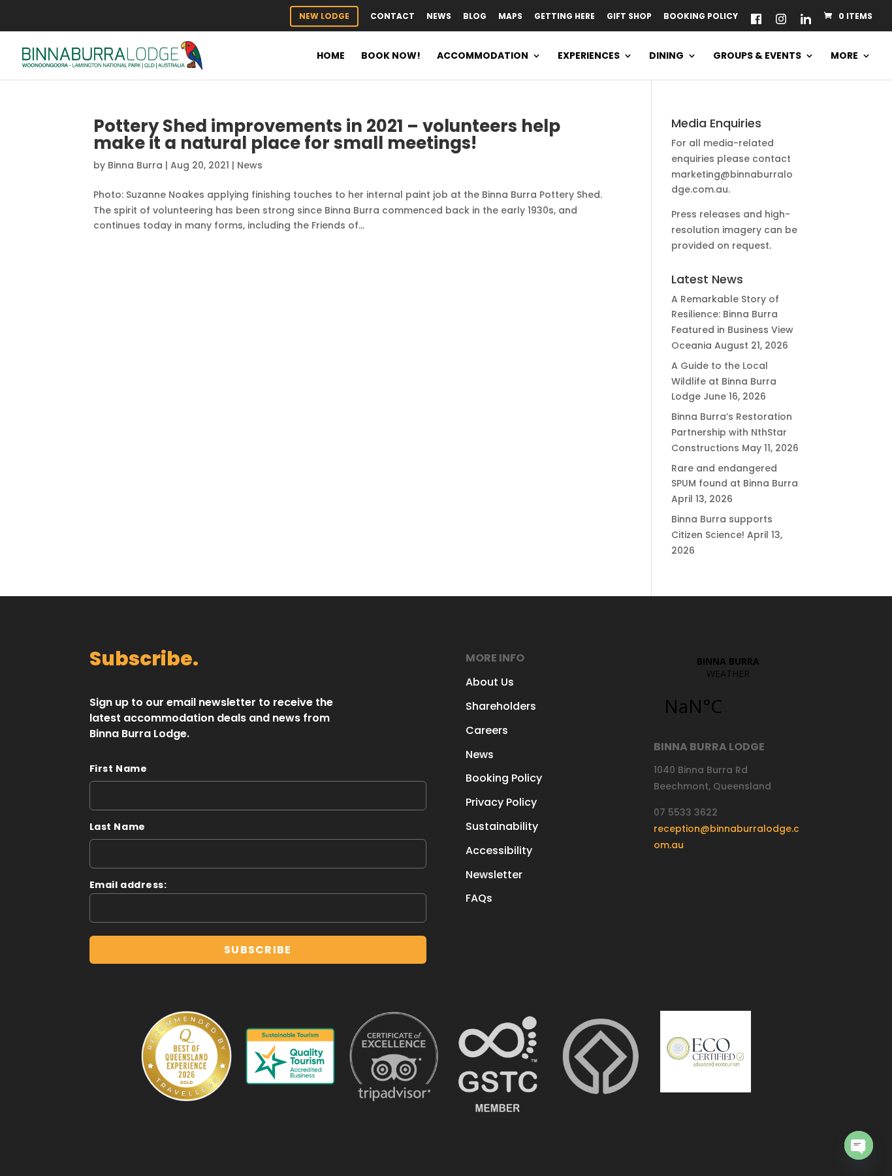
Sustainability (502, 826)
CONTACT (392, 17)
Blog (474, 17)
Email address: (128, 884)
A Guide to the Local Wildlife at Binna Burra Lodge (723, 381)
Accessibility (499, 850)
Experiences (589, 56)
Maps (510, 17)
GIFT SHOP (629, 17)
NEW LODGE (324, 16)
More (844, 56)
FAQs (479, 898)
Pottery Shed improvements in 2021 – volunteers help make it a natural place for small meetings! (326, 134)
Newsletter (494, 874)
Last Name (117, 826)
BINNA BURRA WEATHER (728, 693)
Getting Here (564, 17)
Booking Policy (700, 17)
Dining (666, 56)
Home (331, 56)
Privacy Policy (501, 802)
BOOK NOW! (391, 56)
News (438, 17)
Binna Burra (135, 165)
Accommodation (482, 56)
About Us (490, 682)
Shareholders (501, 706)
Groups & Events (757, 56)
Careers (487, 730)
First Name (118, 768)
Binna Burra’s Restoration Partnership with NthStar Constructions (731, 432)
